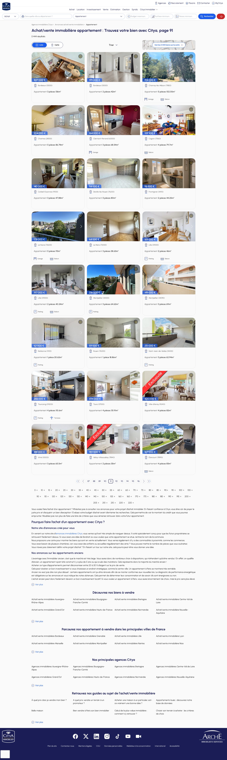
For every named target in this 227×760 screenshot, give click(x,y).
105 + (190, 490)
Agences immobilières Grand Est (47, 677)
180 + (154, 496)
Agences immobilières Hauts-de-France (91, 677)
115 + (46, 496)
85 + (159, 490)
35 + (81, 490)
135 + (79, 496)
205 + (96, 502)
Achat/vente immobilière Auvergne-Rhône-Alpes (48, 601)
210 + (104, 502)
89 (100, 481)
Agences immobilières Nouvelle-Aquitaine (175, 677)
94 (127, 481)
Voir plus (39, 584)
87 (88, 481)
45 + (96, 490)
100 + (181, 490)
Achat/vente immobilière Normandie (131, 610)
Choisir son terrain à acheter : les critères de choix (175, 712)
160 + (120, 496)
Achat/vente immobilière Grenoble (89, 636)
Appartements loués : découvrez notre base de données (174, 701)
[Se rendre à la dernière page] (149, 481)
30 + (73, 490)
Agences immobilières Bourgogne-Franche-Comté (89, 668)
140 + (87, 496)
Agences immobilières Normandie (130, 677)
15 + (50, 490)
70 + (135, 490)
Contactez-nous (67, 746)
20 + (57, 490)
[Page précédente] (83, 481)
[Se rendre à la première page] (78, 481)
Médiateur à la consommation (139, 746)
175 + (146, 496)
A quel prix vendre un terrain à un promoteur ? (88, 701)
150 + (104, 496)
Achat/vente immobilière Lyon (170, 636)
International (160, 746)
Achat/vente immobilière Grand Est (48, 610)
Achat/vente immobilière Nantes (130, 643)
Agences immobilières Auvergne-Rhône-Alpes (50, 668)
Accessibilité (174, 746)
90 (105, 481)
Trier (111, 45)
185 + (162, 496)
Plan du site (52, 746)
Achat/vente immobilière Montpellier (90, 643)
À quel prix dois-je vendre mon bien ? (49, 700)
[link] (168, 45)
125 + (62, 496)
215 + (113, 502)
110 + (39, 496)
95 (133, 481)
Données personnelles (113, 746)
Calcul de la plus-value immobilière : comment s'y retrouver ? (131, 712)
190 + (170, 496)
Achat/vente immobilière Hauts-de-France (92, 610)
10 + (43, 490)
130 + (71, 496)
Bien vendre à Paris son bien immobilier (91, 710)
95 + (173, 490)
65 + (127, 490)
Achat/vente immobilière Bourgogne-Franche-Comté (90, 601)
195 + (179, 496)
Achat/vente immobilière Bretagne (131, 599)
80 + (151, 490)
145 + (96, 496)
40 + (88, 490)
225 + (131, 502)
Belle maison (37, 710)
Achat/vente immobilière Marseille (47, 643)
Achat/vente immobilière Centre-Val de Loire (174, 601)
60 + (120, 490)
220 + (122, 502)
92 (116, 481)
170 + (137, 496)
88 (94, 481)
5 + (36, 490)
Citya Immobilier (147, 9)
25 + (65, 490)
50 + (104, 490)
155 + (112, 496)
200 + (187, 496)
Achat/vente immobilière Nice (170, 643)
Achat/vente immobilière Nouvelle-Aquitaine (172, 611)
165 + (129, 496)
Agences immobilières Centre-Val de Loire (175, 666)
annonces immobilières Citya (69, 533)
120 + (54, 496)
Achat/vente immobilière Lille (128, 636)
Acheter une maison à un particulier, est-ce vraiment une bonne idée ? (133, 701)
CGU (98, 746)
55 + (112, 490)
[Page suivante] (144, 481)
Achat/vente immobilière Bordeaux (48, 636)
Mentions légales (85, 746)
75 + (143, 490)
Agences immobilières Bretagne (129, 666)
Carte (57, 45)
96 (138, 481)
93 (122, 481)
